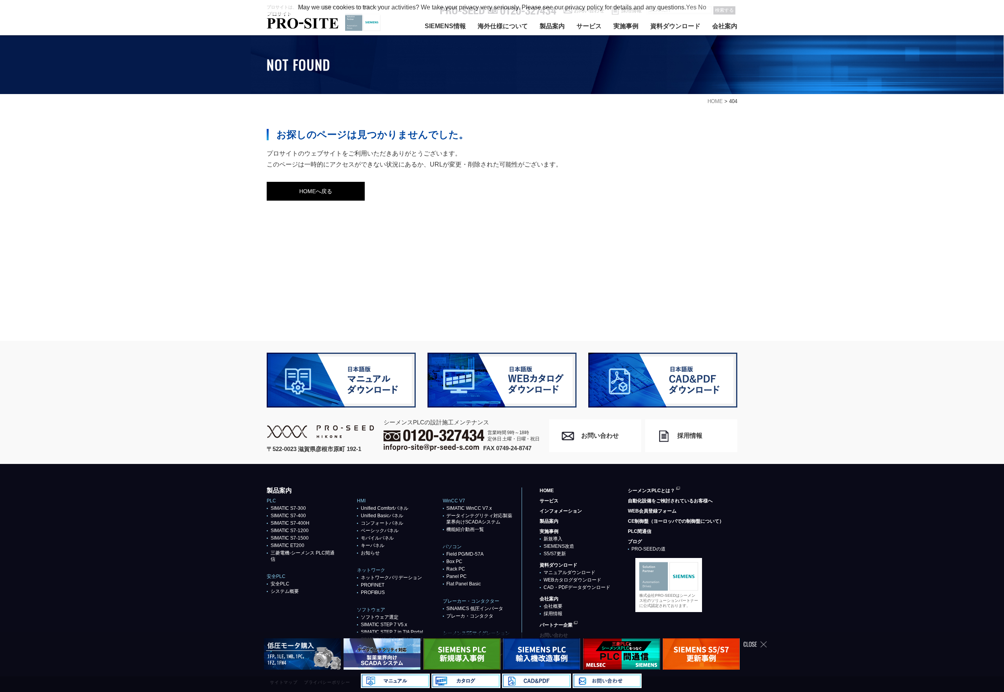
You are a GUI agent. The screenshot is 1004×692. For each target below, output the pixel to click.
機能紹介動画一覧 (465, 529)
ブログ (635, 541)
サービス (589, 26)
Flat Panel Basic (463, 584)
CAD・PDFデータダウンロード (577, 587)
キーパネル (372, 545)
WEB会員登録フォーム (652, 511)
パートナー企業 (556, 625)
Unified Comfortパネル (384, 508)
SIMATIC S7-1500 (290, 538)
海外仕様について (503, 26)
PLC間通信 (639, 531)
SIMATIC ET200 (287, 545)
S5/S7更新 (555, 553)
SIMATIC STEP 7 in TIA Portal (392, 632)
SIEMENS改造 (559, 546)
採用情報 (553, 613)
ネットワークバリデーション (391, 577)
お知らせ (370, 553)
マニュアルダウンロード (569, 572)
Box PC (454, 561)
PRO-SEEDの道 (648, 549)
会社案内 (724, 26)
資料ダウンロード (675, 26)
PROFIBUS (373, 592)
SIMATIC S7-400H (290, 523)
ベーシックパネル (379, 530)
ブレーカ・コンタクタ (469, 616)
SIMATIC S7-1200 (290, 530)
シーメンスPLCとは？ (651, 490)
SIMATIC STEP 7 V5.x (384, 624)
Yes (691, 7)
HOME (547, 490)
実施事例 (625, 26)
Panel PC (456, 576)
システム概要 (285, 591)
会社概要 (553, 606)
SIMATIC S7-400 (288, 515)
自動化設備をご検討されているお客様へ (670, 501)
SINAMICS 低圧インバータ (474, 608)
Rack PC (455, 569)
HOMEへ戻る (315, 191)
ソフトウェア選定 (379, 617)
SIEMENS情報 (445, 26)
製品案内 (552, 26)
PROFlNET (372, 585)
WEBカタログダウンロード (572, 580)
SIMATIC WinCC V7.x (469, 508)
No (702, 7)
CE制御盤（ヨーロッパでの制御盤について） (676, 521)
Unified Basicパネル (382, 515)
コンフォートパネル (382, 523)
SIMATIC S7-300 (288, 508)
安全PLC (280, 584)
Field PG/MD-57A (465, 554)
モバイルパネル (377, 538)
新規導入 (553, 539)
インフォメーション (561, 511)
